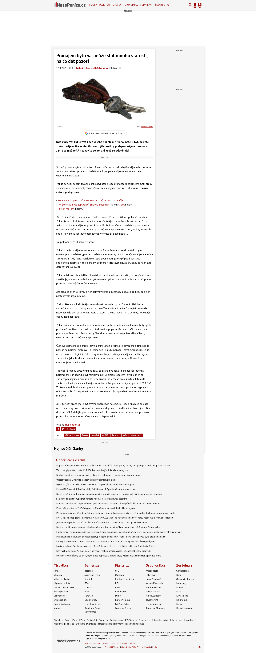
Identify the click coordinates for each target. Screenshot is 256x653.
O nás (154, 647)
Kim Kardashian (153, 587)
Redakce (96, 643)
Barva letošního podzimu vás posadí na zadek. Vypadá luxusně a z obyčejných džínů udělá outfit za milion (109, 493)
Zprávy (68, 620)
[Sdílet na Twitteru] (63, 429)
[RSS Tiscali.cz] (199, 647)
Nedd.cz (189, 620)
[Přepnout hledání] (190, 4)
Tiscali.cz (61, 565)
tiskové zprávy (136, 435)
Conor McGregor (123, 608)
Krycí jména (182, 595)
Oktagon (119, 574)
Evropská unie (61, 599)
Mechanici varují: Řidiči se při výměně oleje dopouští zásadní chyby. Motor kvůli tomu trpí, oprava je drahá (108, 555)
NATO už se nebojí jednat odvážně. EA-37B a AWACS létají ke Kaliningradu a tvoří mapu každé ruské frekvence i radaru (114, 517)
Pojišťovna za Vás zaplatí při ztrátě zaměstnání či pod (95, 204)
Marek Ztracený (153, 595)
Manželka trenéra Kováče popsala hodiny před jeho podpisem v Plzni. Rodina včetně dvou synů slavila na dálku (110, 536)
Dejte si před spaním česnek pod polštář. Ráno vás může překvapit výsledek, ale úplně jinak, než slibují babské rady (113, 465)
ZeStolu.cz (131, 620)
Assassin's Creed (92, 574)
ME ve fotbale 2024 (64, 587)
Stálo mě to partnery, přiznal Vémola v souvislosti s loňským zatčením (91, 498)
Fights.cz (122, 565)
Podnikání (146, 4)
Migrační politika (62, 583)
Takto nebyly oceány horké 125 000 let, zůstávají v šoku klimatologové (92, 470)
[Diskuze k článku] (120, 68)
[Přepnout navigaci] (195, 4)
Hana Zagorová (153, 579)
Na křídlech (182, 599)
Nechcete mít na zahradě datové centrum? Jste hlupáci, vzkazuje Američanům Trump (98, 474)
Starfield (88, 579)
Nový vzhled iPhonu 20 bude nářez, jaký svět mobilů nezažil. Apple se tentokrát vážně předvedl (103, 550)
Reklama (88, 643)
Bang (178, 574)
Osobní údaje (115, 643)
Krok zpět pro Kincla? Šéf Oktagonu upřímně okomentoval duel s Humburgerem (96, 508)
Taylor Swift (152, 599)
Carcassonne (182, 570)
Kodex (125, 643)
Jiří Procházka (122, 603)
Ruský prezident (61, 591)
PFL (117, 583)
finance (85, 435)
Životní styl (162, 4)
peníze (76, 435)
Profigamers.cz (117, 620)
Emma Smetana (153, 603)
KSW (117, 587)
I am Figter (120, 591)
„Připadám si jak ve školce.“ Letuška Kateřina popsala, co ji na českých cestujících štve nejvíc (102, 522)
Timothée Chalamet (156, 608)
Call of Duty (90, 599)
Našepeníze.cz (105, 623)
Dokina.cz (80, 623)
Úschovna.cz (177, 620)
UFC (117, 570)
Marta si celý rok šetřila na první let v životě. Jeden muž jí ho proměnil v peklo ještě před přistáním (105, 546)
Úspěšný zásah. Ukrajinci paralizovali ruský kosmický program (86, 479)
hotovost (116, 435)
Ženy (82, 620)
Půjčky (93, 4)
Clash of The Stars (124, 579)
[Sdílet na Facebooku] (58, 429)
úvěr (125, 435)
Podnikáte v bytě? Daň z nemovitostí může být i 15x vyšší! (91, 200)
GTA (86, 583)
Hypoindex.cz (72, 424)
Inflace (57, 570)
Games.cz (91, 565)
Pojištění (104, 4)
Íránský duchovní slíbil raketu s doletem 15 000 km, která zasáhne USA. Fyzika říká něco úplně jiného (106, 541)
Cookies (105, 643)
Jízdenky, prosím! (184, 608)
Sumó (118, 595)
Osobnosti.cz (155, 565)
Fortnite (88, 595)
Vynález (58, 608)
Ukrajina (58, 574)
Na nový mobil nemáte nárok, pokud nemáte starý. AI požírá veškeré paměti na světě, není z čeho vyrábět (108, 527)
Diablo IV (89, 587)
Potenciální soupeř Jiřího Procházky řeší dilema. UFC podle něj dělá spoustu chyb (96, 489)
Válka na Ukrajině (62, 579)
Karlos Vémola (122, 599)
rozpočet (95, 435)
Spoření (117, 4)
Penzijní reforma (62, 603)
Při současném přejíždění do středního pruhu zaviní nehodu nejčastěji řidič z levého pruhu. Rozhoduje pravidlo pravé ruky (115, 512)
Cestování (92, 620)
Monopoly (181, 583)
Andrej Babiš (152, 570)
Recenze (88, 570)
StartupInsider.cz (135, 623)
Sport (76, 620)
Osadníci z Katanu (185, 579)
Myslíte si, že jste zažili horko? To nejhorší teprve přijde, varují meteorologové (95, 484)
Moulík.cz (59, 623)
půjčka (68, 435)
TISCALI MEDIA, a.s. (112, 647)
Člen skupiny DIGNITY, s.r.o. (132, 647)
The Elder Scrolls (92, 603)
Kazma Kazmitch (154, 583)
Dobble (180, 587)
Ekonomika (131, 4)
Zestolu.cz (184, 565)
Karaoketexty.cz (161, 620)
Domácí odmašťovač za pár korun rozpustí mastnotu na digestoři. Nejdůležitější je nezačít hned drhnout (108, 503)
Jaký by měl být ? (70, 208)
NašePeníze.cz (147, 126)
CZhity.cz (91, 623)
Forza (87, 591)
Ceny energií (60, 595)
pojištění (105, 435)
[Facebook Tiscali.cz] (194, 647)
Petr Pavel (151, 574)
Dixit (178, 591)
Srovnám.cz (120, 623)
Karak (179, 603)
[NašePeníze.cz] (69, 4)
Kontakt (132, 643)
